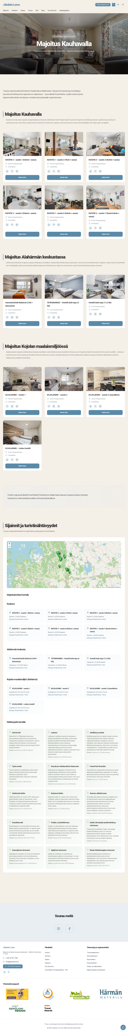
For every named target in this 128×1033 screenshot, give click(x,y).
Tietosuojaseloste (93, 952)
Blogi (43, 10)
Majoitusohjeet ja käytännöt (96, 970)
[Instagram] (59, 929)
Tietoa (30, 10)
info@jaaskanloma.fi (12, 962)
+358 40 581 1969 (12, 958)
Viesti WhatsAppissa (14, 966)
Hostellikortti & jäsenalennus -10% (56, 970)
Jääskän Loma (11, 4)
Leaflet (102, 587)
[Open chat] (123, 1027)
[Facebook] (69, 929)
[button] (59, 566)
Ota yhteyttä (52, 10)
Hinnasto (15, 10)
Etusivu (47, 952)
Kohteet (47, 956)
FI (113, 4)
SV (123, 4)
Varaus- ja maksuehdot (94, 966)
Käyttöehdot (91, 959)
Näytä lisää (22, 177)
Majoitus (6, 10)
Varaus (23, 10)
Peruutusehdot (92, 963)
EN (118, 4)
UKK (37, 10)
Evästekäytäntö (92, 956)
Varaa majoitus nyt (103, 4)
